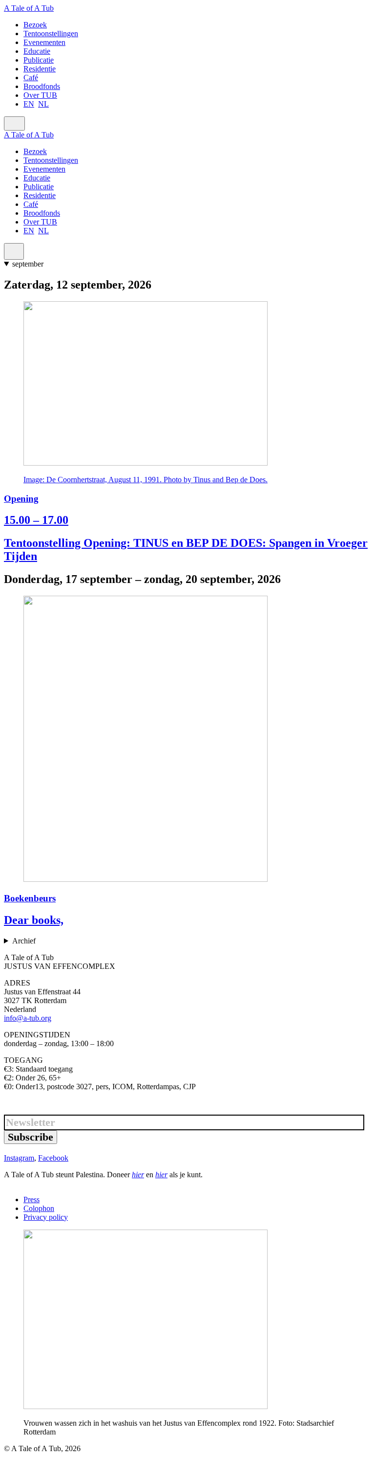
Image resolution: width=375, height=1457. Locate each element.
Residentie (39, 69)
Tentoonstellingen (50, 33)
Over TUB (40, 95)
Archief (24, 941)
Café (30, 77)
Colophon (38, 1208)
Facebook (53, 1158)
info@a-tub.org (27, 1018)
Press (31, 1199)
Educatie (36, 51)
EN (28, 104)
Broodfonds (41, 86)
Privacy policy (45, 1217)
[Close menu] (14, 251)
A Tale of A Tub (29, 8)
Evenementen (44, 42)
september (27, 264)
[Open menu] (14, 123)
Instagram (19, 1158)
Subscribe (30, 1137)
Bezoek (35, 25)
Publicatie (38, 60)
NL (43, 104)
